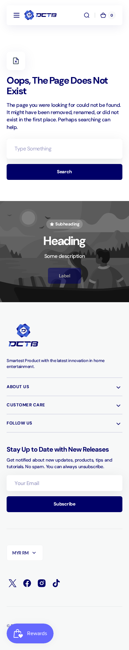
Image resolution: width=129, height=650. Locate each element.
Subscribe (64, 504)
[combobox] (64, 149)
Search (64, 172)
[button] (16, 15)
